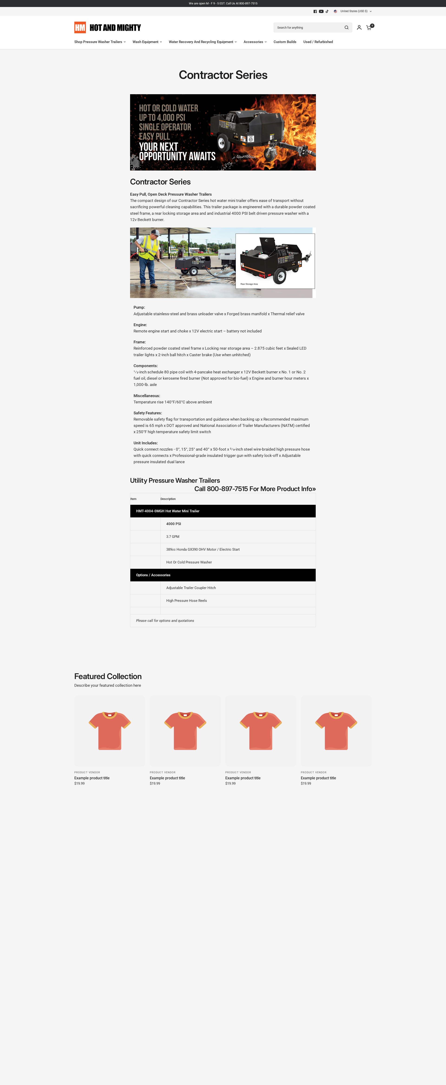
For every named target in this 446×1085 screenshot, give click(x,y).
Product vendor (87, 772)
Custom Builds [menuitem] (285, 42)
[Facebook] (315, 11)
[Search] (346, 27)
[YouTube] (321, 11)
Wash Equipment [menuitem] (145, 42)
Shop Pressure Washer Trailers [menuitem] (98, 42)
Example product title (92, 778)
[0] (368, 27)
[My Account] (359, 27)
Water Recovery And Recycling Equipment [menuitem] (201, 42)
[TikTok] (327, 11)
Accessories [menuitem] (253, 42)
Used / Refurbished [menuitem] (318, 42)
